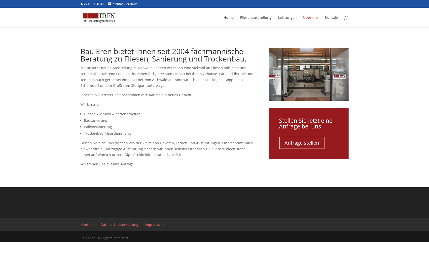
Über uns (311, 18)
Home (228, 18)
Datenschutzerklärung (119, 224)
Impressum (154, 224)
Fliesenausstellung (255, 18)
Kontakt (332, 18)
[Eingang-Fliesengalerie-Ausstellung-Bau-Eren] (309, 99)
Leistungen (287, 18)
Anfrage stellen (302, 142)
